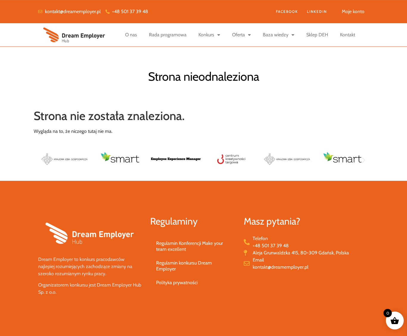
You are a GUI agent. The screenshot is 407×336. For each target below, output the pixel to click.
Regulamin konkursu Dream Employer (184, 266)
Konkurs (206, 35)
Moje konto (353, 11)
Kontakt (347, 35)
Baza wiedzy (275, 35)
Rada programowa (168, 35)
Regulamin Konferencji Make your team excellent (189, 246)
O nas (131, 35)
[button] (43, 160)
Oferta (238, 35)
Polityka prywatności (177, 282)
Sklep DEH (317, 35)
